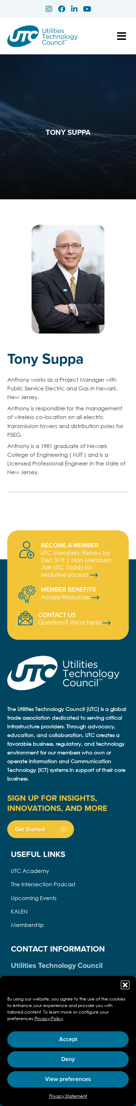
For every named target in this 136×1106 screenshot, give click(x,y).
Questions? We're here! (70, 622)
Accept (68, 1039)
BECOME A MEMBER (70, 545)
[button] (125, 985)
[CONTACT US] (25, 618)
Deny (68, 1059)
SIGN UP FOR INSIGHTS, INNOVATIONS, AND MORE (57, 803)
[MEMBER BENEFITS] (27, 594)
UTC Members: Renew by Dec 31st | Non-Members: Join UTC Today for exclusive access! (76, 563)
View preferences (68, 1079)
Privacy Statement (68, 1096)
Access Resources (66, 597)
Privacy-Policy (48, 1018)
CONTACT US (57, 614)
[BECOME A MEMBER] (27, 550)
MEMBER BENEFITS (68, 589)
